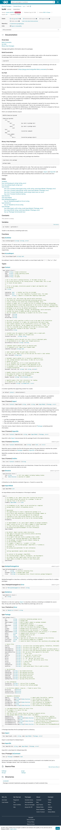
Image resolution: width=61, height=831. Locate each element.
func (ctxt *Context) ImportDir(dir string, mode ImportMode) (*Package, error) (26, 190)
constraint (6, 781)
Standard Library (29, 800)
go (24, 6)
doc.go (4, 772)
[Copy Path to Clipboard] (30, 6)
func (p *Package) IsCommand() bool (14, 212)
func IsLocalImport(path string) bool (12, 185)
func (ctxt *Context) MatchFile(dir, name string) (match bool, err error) (24, 192)
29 (5, 14)
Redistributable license (30, 18)
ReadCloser (26, 383)
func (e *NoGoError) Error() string (13, 204)
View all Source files (53, 767)
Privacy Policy (30, 821)
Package (49, 404)
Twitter (49, 800)
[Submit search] (53, 2)
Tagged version (45, 18)
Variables (4, 181)
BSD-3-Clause (46, 12)
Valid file (15, 18)
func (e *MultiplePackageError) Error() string (16, 201)
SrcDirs (14, 458)
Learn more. (13, 829)
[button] (10, 18)
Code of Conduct (40, 811)
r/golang (50, 807)
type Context (5, 187)
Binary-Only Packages (8, 46)
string (17, 240)
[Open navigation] (57, 2)
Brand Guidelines (40, 809)
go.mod (16, 18)
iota (22, 502)
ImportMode (42, 404)
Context (7, 267)
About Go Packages (30, 804)
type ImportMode (7, 197)
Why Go (4, 797)
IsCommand (16, 753)
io (22, 383)
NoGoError (8, 592)
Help (14, 807)
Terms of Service (31, 819)
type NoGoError (6, 203)
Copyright (30, 817)
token (9, 476)
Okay (57, 828)
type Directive (6, 196)
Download (38, 800)
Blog (37, 802)
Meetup (50, 809)
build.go (4, 771)
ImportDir (53, 172)
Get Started (17, 797)
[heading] (6, 2)
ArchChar (8, 237)
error (26, 240)
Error (22, 584)
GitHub (49, 802)
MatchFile (15, 441)
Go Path (4, 44)
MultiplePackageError (12, 566)
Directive (8, 470)
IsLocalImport (9, 253)
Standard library (17, 6)
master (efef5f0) (8, 12)
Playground (16, 800)
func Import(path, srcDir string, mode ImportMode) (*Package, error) (23, 208)
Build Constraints (6, 42)
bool (23, 256)
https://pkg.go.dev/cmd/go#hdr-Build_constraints (32, 69)
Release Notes (39, 807)
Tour (14, 802)
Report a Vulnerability (16, 26)
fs (22, 377)
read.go (23, 772)
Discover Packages (6, 6)
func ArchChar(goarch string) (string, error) (14, 183)
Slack (49, 804)
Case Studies (5, 802)
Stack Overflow (17, 804)
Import (45, 172)
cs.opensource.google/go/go (17, 23)
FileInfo (25, 377)
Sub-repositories (29, 802)
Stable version (14, 21)
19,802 (15, 14)
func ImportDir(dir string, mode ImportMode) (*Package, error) (22, 210)
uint (13, 488)
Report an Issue (31, 824)
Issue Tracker (39, 804)
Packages (28, 797)
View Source (56, 224)
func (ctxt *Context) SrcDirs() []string (14, 194)
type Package (6, 206)
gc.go (23, 771)
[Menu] (30, 30)
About (38, 797)
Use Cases (4, 800)
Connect (50, 797)
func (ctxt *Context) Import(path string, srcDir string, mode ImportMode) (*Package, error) (30, 188)
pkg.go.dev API (28, 807)
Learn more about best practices (30, 21)
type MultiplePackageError (9, 199)
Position (14, 476)
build (28, 6)
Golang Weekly (51, 811)
